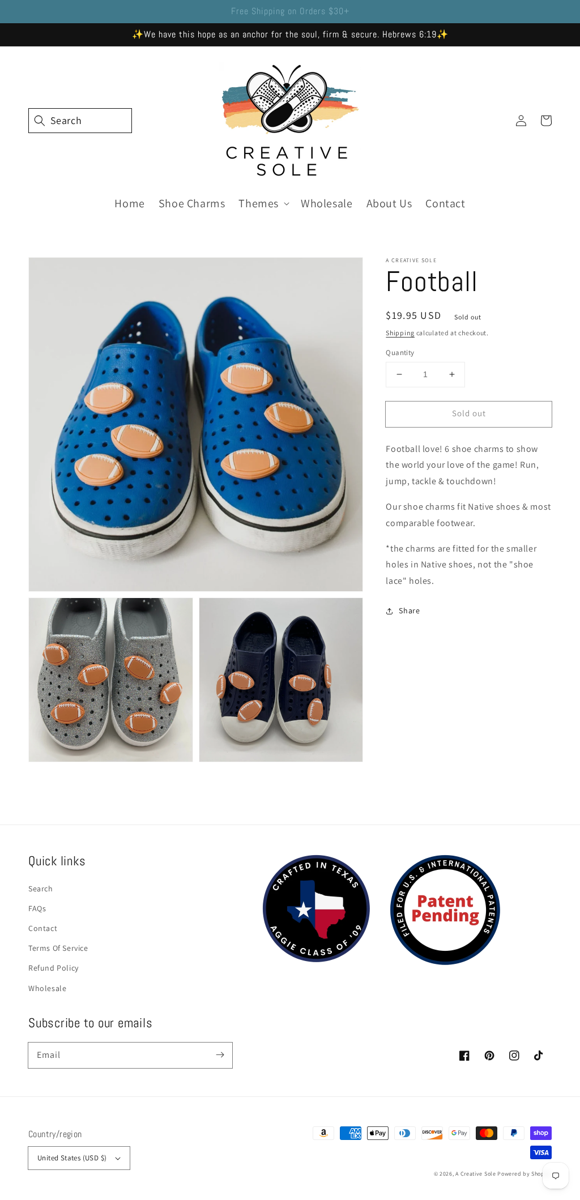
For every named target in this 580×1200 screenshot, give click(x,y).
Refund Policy (53, 968)
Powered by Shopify (524, 1173)
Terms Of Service (58, 948)
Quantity (400, 352)
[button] (40, 120)
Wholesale (47, 988)
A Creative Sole (475, 1173)
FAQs (37, 908)
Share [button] (409, 610)
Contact (42, 928)
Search (40, 888)
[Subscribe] (219, 1055)
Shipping (400, 332)
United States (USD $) (71, 1158)
